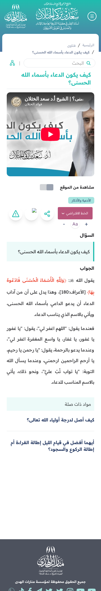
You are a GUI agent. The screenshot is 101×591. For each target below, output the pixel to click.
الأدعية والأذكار (81, 200)
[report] (15, 214)
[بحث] (88, 62)
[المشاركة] (47, 214)
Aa (75, 224)
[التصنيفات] (10, 63)
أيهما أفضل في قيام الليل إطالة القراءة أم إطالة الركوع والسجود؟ (52, 446)
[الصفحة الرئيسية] (57, 16)
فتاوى (71, 45)
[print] (31, 214)
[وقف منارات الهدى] (15, 16)
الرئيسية (88, 45)
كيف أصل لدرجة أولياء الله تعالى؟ (60, 420)
